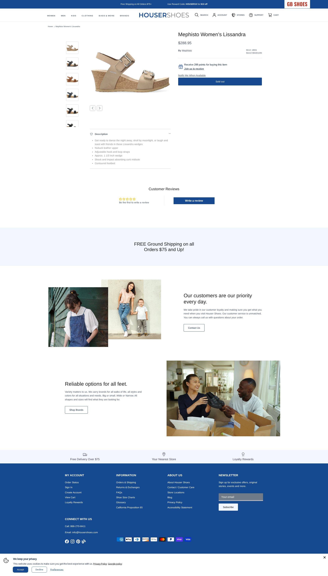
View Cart (70, 497)
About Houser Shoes (178, 482)
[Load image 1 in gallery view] (130, 71)
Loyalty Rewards (74, 502)
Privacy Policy (174, 502)
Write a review (194, 200)
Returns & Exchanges (128, 487)
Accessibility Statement (179, 507)
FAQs (119, 492)
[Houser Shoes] (164, 15)
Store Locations (175, 492)
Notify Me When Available (192, 75)
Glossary (121, 502)
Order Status (72, 482)
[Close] (324, 557)
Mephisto (187, 50)
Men (63, 16)
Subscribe (228, 507)
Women (51, 16)
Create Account (73, 492)
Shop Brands (76, 410)
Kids (73, 16)
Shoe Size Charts (125, 497)
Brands (124, 16)
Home (50, 27)
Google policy (115, 563)
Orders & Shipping (126, 482)
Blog (169, 497)
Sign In (68, 487)
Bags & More (106, 16)
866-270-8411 (78, 526)
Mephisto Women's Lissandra (68, 27)
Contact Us (194, 327)
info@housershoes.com (85, 532)
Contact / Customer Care (180, 487)
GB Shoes (306, 3)
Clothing (87, 16)
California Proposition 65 (129, 507)
